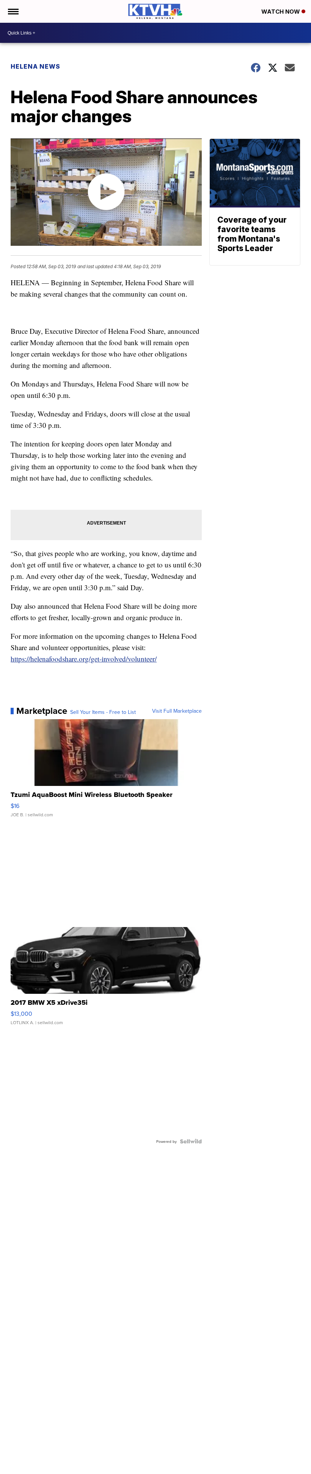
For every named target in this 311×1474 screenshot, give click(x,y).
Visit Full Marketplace (177, 710)
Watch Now (281, 11)
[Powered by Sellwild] (191, 1141)
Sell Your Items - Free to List (103, 712)
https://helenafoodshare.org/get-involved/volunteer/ (84, 658)
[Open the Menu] (13, 11)
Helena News (35, 66)
